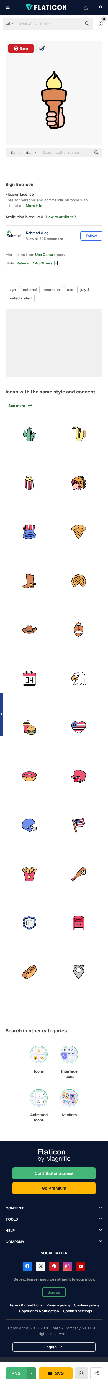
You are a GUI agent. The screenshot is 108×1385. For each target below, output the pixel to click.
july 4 (84, 289)
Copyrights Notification (39, 1311)
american (52, 289)
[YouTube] (80, 1266)
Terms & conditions (26, 1305)
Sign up (54, 1292)
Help (10, 1230)
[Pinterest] (54, 1266)
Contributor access (54, 1173)
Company (15, 1242)
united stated (20, 298)
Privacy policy (58, 1305)
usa (70, 289)
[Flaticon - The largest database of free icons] (46, 7)
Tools (12, 1219)
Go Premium (54, 1188)
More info (34, 205)
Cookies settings (77, 1311)
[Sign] (29, 434)
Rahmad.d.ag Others (34, 263)
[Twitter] (40, 1266)
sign (12, 289)
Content (15, 1208)
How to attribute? (61, 217)
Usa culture (45, 254)
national (30, 289)
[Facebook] (27, 1266)
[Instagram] (67, 1266)
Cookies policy (86, 1305)
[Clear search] (75, 24)
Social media (54, 1253)
